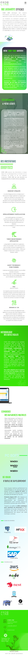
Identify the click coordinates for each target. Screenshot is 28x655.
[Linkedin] (5, 635)
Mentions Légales (14, 651)
